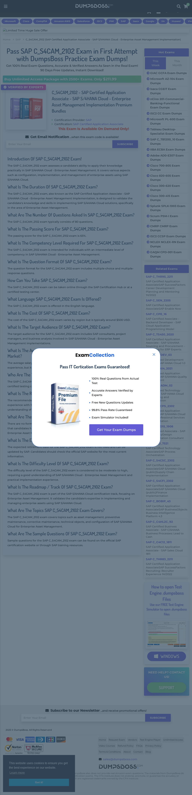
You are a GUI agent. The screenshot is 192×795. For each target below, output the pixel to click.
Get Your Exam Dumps (116, 430)
